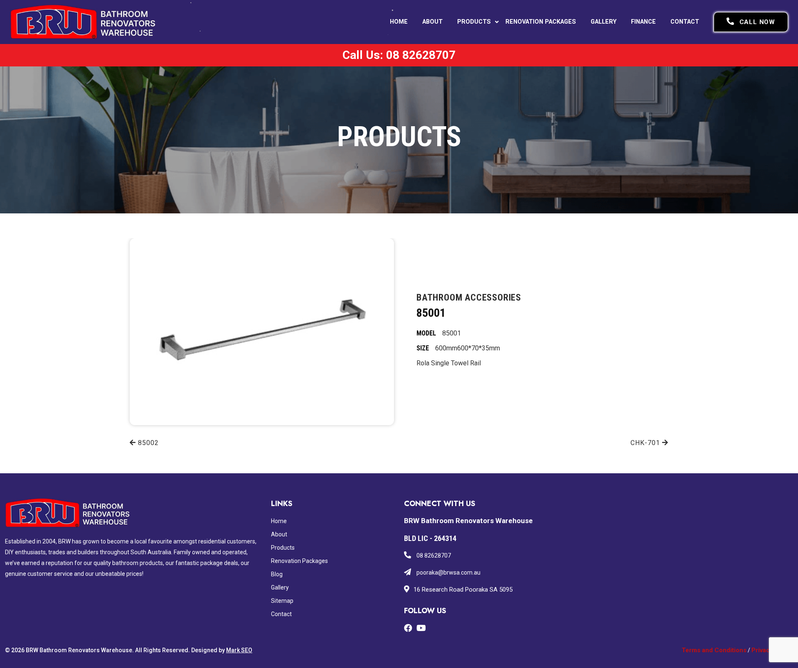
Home (399, 21)
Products (474, 21)
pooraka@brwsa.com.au (447, 572)
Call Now (757, 22)
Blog (277, 574)
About (432, 21)
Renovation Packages (540, 21)
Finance (643, 21)
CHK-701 (646, 443)
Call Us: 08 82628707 (399, 55)
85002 (147, 443)
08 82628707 (433, 555)
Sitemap (282, 600)
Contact (684, 21)
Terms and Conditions (714, 650)
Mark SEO (239, 650)
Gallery (603, 21)
